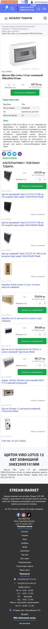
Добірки (24, 543)
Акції (25, 539)
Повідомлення (24, 562)
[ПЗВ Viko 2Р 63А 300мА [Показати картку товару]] (8, 425)
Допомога (24, 550)
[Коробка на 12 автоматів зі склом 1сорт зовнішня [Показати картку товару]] (8, 301)
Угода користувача (24, 566)
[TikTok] (29, 515)
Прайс (24, 547)
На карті (24, 614)
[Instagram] (24, 515)
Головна (24, 531)
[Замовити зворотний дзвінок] (38, 9)
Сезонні (24, 535)
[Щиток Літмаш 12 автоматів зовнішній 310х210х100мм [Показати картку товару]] (8, 394)
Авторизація (40, 2)
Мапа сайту (25, 570)
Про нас (24, 554)
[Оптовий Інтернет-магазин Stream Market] (4, 9)
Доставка (24, 558)
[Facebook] (18, 515)
